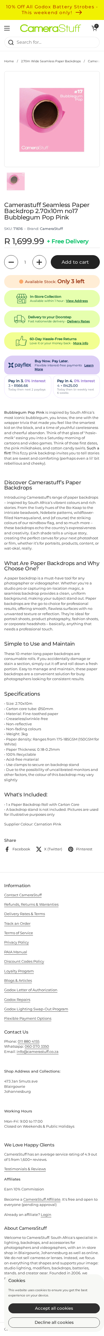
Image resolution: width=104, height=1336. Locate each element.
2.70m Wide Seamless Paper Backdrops (51, 61)
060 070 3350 (37, 1046)
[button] (11, 262)
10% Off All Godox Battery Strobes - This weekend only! (52, 9)
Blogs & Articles (18, 980)
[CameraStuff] (50, 28)
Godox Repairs (17, 999)
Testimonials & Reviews (25, 1169)
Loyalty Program (19, 971)
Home (9, 61)
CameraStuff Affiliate (41, 1199)
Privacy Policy (16, 942)
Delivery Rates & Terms (24, 914)
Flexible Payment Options (27, 1018)
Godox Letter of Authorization (30, 990)
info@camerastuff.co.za (38, 1051)
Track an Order (17, 923)
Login (46, 1214)
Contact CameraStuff (23, 895)
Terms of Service (18, 933)
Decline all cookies (54, 1322)
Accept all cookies (54, 1308)
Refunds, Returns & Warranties (31, 904)
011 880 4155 (28, 1041)
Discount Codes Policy (24, 961)
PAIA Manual (15, 952)
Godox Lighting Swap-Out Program (36, 1009)
